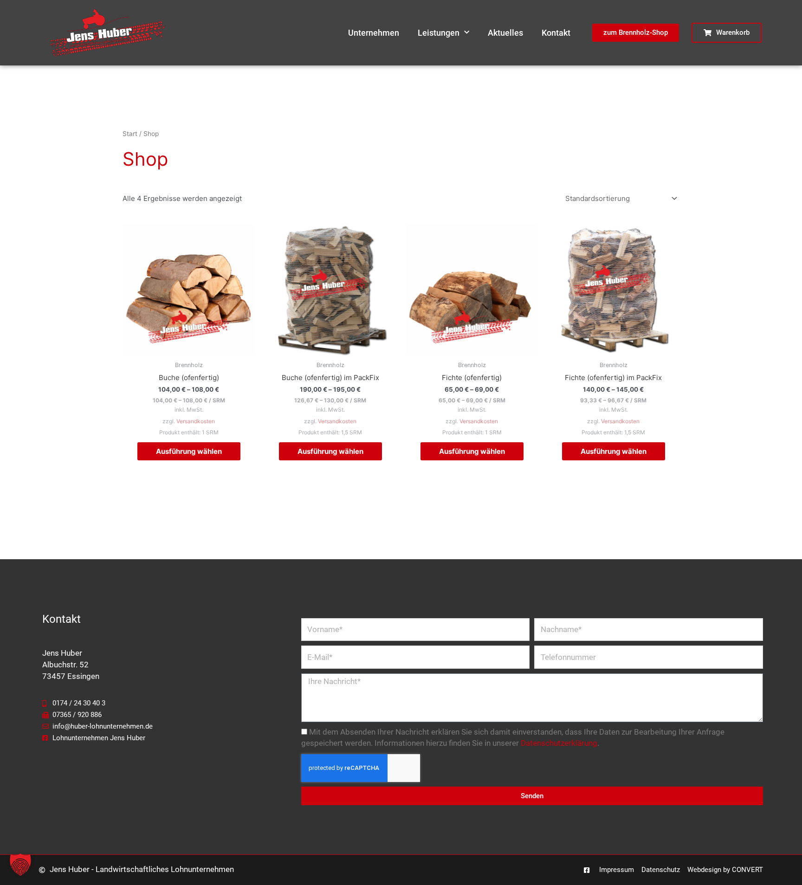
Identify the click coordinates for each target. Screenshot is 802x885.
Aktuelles (505, 33)
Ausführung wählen (189, 451)
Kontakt (556, 33)
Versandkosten (195, 421)
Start (130, 133)
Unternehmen (373, 33)
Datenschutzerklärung (559, 743)
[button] (20, 864)
